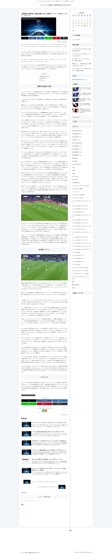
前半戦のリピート (44, 78)
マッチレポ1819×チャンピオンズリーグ (28, 395)
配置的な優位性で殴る (45, 76)
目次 (43, 73)
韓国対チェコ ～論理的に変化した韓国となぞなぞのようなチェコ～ (81, 64)
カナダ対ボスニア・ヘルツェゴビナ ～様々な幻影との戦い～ (81, 59)
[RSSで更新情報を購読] (46, 410)
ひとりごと (42, 80)
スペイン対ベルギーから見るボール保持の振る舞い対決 (81, 49)
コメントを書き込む (44, 496)
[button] (64, 38)
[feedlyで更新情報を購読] (43, 410)
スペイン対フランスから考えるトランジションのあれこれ (81, 54)
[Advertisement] (31, 514)
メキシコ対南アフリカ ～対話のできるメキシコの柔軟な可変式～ (81, 69)
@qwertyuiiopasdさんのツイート (79, 79)
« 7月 (73, 30)
